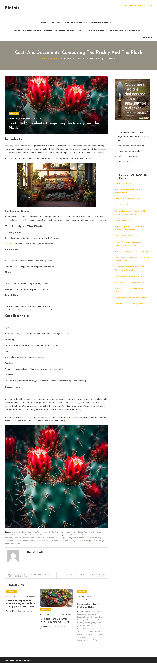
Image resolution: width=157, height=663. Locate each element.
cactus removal (96, 30)
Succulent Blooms (22, 540)
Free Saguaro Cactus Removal (131, 145)
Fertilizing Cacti (69, 535)
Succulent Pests (124, 161)
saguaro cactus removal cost (130, 151)
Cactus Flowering (85, 532)
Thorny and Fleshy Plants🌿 (80, 540)
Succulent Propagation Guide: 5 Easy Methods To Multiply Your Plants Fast (20, 604)
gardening (14, 114)
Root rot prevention (85, 634)
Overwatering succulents (87, 628)
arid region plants (19, 532)
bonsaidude (36, 118)
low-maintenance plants (25, 538)
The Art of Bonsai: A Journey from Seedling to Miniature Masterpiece (48, 30)
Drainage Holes (83, 620)
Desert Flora (19, 535)
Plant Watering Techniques (83, 538)
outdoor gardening (63, 538)
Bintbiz (12, 8)
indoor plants (92, 625)
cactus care (71, 532)
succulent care (37, 540)
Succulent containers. (90, 637)
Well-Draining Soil (18, 543)
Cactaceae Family (35, 532)
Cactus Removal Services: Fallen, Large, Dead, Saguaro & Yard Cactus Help (133, 136)
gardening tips (89, 623)
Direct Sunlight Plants (33, 535)
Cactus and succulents (93, 611)
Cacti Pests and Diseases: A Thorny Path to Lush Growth (84, 575)
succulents (64, 540)
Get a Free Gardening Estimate (138, 5)
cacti (46, 532)
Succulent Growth (51, 540)
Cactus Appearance (57, 532)
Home (44, 23)
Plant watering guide (92, 631)
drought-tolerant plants (52, 535)
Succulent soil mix (84, 640)
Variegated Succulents (127, 156)
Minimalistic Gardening (45, 538)
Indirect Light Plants (84, 535)
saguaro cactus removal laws (125, 30)
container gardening (85, 614)
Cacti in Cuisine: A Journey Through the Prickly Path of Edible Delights (28, 575)
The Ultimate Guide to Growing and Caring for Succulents (81, 23)
